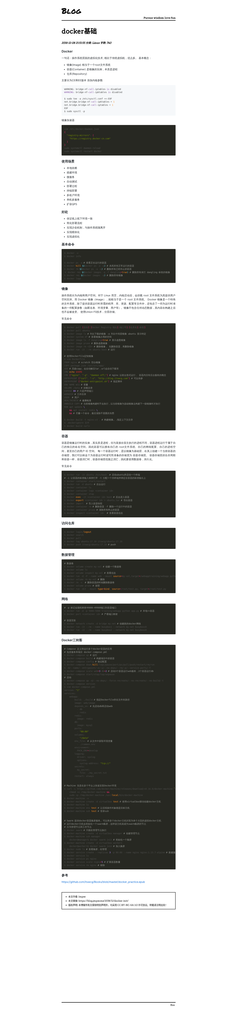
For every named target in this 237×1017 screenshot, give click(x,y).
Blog (71, 10)
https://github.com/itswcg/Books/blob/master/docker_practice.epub (103, 881)
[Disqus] (119, 961)
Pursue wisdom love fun (160, 17)
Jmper (82, 896)
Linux (96, 42)
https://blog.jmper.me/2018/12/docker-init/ (103, 900)
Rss (172, 1005)
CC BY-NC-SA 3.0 (127, 905)
